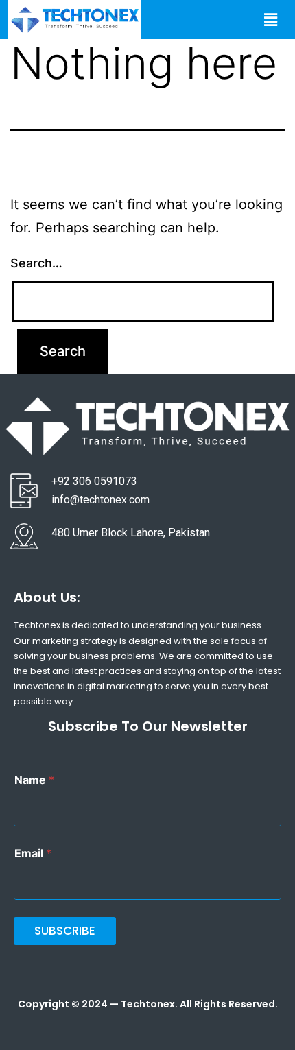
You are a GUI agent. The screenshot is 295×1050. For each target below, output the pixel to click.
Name (34, 780)
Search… (36, 263)
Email (32, 853)
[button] (270, 19)
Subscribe (64, 930)
